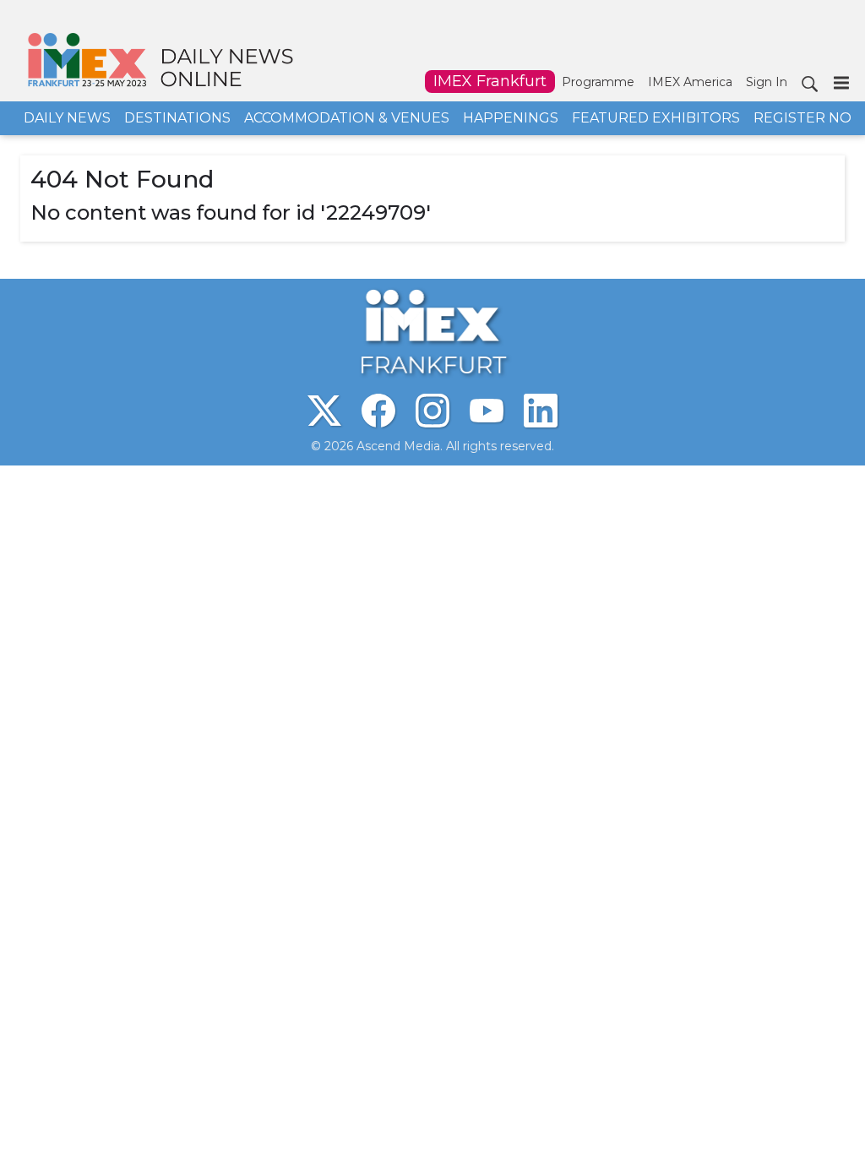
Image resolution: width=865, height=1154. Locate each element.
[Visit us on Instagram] (432, 410)
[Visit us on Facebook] (378, 410)
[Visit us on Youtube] (486, 410)
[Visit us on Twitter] (324, 410)
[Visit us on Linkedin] (541, 410)
